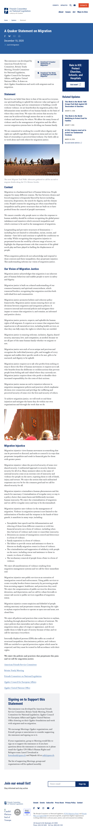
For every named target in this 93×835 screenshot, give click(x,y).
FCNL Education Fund (71, 813)
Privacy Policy (70, 803)
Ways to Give (82, 12)
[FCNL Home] (13, 805)
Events (56, 5)
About (61, 12)
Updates (64, 5)
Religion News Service (72, 143)
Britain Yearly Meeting (14, 671)
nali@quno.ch (48, 755)
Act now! (74, 84)
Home (6, 20)
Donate (35, 803)
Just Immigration (13, 45)
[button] (71, 5)
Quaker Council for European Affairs (20, 682)
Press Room (59, 803)
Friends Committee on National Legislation (23, 676)
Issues (68, 12)
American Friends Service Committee (20, 665)
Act (74, 12)
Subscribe (50, 803)
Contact (80, 803)
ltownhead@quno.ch (17, 755)
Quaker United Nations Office (17, 688)
